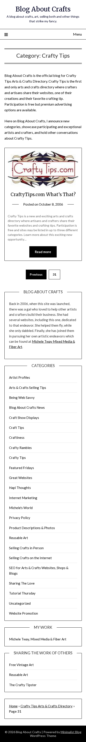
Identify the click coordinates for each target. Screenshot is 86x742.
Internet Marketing (23, 498)
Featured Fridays (21, 468)
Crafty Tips (17, 458)
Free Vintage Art (21, 665)
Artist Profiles (19, 377)
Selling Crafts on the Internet (30, 558)
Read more (43, 252)
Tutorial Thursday (22, 593)
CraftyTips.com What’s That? (43, 194)
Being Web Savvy (22, 397)
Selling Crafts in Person (26, 548)
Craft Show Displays (24, 418)
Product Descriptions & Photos (32, 528)
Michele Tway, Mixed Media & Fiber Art (37, 639)
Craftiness (16, 437)
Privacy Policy (19, 518)
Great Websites (20, 478)
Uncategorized (20, 603)
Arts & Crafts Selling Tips (27, 388)
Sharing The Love (22, 583)
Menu (77, 34)
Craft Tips (16, 428)
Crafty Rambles (20, 448)
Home (13, 706)
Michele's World (21, 508)
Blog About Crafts (43, 9)
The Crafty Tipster (23, 685)
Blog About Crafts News (27, 407)
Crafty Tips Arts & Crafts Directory (47, 706)
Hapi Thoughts (20, 488)
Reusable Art (18, 538)
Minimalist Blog (71, 732)
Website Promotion (23, 613)
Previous (36, 274)
